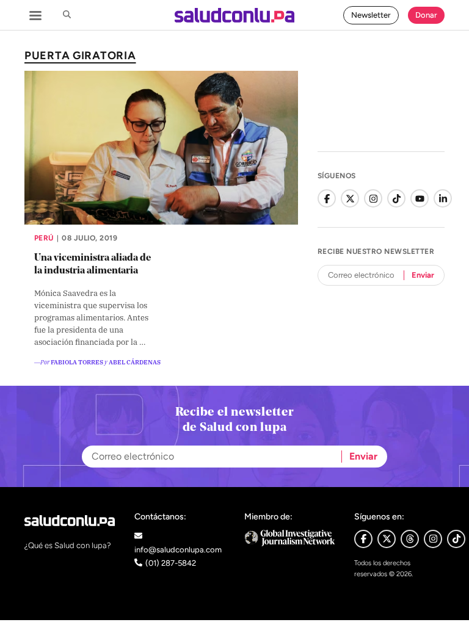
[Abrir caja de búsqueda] (66, 15)
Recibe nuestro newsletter (376, 251)
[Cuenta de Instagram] (373, 198)
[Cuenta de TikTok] (396, 198)
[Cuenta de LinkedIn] (443, 198)
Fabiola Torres (77, 361)
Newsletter (371, 15)
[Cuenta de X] (350, 198)
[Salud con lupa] (234, 15)
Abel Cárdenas (135, 361)
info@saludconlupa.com (178, 549)
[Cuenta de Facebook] (327, 198)
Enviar (423, 275)
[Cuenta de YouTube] (419, 198)
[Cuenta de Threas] (410, 539)
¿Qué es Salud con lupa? (67, 545)
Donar (426, 15)
